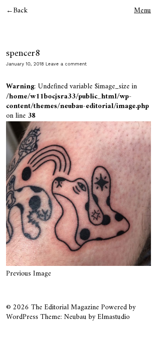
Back (20, 10)
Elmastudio (113, 317)
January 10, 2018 (25, 64)
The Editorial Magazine (65, 307)
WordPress (22, 317)
